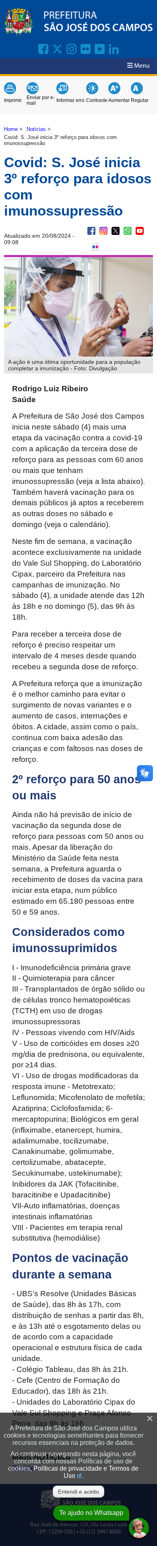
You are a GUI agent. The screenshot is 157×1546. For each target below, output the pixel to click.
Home (11, 129)
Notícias (36, 129)
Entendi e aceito (78, 1491)
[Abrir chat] (139, 1528)
